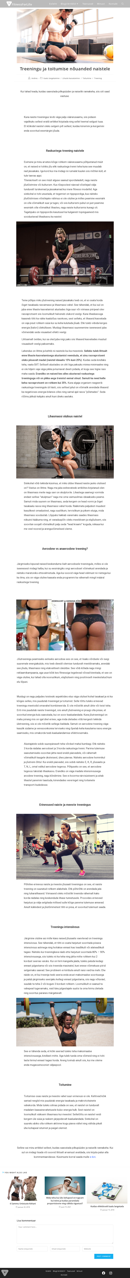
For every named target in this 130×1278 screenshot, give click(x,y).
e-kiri (93, 1156)
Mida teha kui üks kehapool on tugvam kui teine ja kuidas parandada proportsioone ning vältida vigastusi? (65, 1200)
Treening (98, 78)
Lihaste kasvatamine (71, 78)
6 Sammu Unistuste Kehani (23, 1203)
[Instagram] (111, 1273)
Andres (34, 78)
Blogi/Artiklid (58, 1271)
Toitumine (87, 78)
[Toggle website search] (122, 4)
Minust (80, 1271)
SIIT (36, 364)
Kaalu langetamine (52, 78)
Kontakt (64, 1275)
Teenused (71, 1271)
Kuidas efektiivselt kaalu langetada (107, 1206)
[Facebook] (104, 1273)
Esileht (48, 1271)
